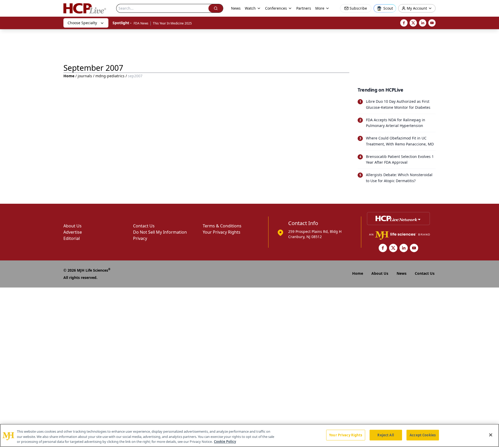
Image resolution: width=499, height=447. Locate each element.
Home (68, 75)
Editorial (71, 238)
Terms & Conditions (222, 226)
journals (85, 75)
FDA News (141, 23)
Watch (250, 8)
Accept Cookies (423, 434)
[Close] (490, 434)
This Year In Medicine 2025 (172, 23)
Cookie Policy (225, 441)
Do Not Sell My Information (160, 232)
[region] (249, 435)
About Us (72, 226)
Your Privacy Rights (221, 232)
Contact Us (144, 226)
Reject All (385, 434)
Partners (303, 8)
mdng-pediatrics (109, 75)
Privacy (140, 238)
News (236, 8)
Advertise (72, 232)
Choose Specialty (82, 22)
